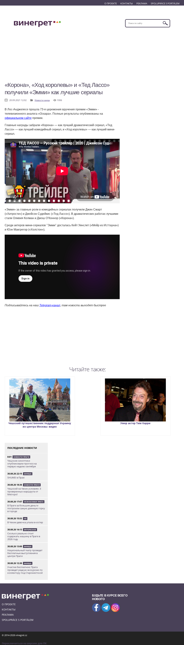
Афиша (27, 474)
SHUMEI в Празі (15, 477)
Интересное (30, 529)
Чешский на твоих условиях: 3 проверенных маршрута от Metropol (24, 491)
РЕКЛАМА (141, 3)
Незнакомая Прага (33, 501)
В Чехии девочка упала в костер (25, 522)
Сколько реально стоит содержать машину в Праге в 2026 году (23, 536)
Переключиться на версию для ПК (24, 643)
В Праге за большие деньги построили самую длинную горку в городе (26, 508)
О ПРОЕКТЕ (110, 3)
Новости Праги (21, 457)
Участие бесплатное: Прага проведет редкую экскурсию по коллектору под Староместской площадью (25, 571)
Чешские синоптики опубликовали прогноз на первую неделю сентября (22, 463)
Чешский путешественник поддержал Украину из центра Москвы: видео (39, 424)
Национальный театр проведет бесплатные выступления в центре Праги (24, 553)
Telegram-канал (49, 305)
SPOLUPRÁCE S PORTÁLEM (165, 3)
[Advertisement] (92, 56)
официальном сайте (18, 117)
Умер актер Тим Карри (135, 423)
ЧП (25, 518)
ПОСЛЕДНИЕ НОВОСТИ (22, 448)
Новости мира (42, 100)
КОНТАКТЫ (126, 3)
